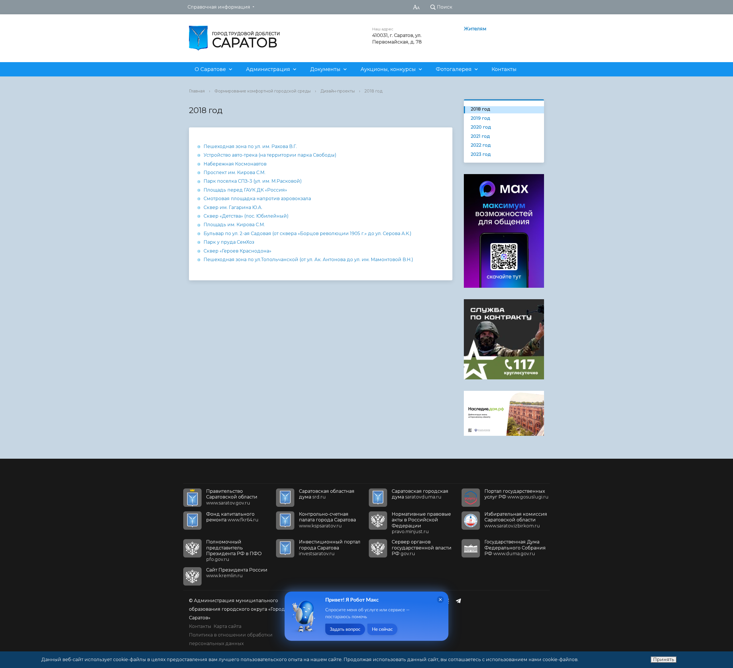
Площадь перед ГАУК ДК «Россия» (245, 190)
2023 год (481, 154)
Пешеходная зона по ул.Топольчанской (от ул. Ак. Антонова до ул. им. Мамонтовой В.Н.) (308, 259)
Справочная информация (219, 7)
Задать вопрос (345, 629)
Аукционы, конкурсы (388, 69)
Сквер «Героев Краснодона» (237, 251)
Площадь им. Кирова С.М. (234, 224)
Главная (197, 91)
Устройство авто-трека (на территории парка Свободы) (270, 155)
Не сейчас (382, 629)
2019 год (480, 118)
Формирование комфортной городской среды (262, 91)
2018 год (373, 91)
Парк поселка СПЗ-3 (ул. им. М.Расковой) (253, 181)
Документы (325, 69)
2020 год (481, 127)
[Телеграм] (460, 600)
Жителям (475, 28)
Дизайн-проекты (337, 91)
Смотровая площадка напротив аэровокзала (257, 198)
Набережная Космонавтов (235, 164)
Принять (663, 659)
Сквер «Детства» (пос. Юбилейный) (246, 216)
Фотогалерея (454, 69)
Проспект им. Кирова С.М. (234, 172)
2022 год (481, 145)
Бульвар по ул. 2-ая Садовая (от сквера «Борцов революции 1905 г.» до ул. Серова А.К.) (307, 233)
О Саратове (210, 69)
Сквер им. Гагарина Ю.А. (233, 207)
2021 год (480, 136)
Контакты (504, 69)
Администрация (268, 69)
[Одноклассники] (448, 600)
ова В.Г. (288, 146)
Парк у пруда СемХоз (229, 242)
